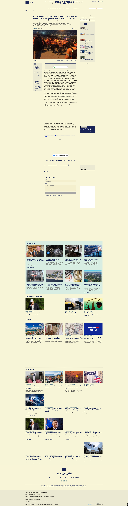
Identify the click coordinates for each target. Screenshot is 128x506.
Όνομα (46, 179)
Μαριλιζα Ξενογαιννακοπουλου (62, 164)
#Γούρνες (58, 8)
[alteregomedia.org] (90, 504)
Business (62, 5)
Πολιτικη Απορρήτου (59, 195)
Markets (57, 5)
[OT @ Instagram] (100, 1)
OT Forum (94, 1)
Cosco (45, 164)
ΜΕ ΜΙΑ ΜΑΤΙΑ (82, 167)
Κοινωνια (35, 28)
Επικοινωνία (51, 477)
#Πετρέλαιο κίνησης (52, 8)
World (70, 5)
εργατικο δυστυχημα (51, 164)
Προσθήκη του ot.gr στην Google (61, 67)
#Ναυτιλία (75, 8)
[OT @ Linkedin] (101, 1)
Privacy (61, 477)
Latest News (30, 369)
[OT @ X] (98, 1)
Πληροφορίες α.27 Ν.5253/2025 (73, 477)
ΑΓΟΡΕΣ (81, 165)
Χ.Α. (26, 10)
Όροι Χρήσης (52, 195)
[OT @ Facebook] (97, 1)
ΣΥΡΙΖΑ (55, 166)
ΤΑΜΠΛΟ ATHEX (83, 169)
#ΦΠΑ (71, 8)
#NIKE (78, 8)
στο (57, 160)
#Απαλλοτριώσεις (66, 8)
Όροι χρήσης (57, 477)
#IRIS (61, 8)
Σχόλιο (46, 183)
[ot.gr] (64, 3)
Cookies (65, 477)
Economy (66, 5)
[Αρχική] (29, 2)
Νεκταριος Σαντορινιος (48, 166)
